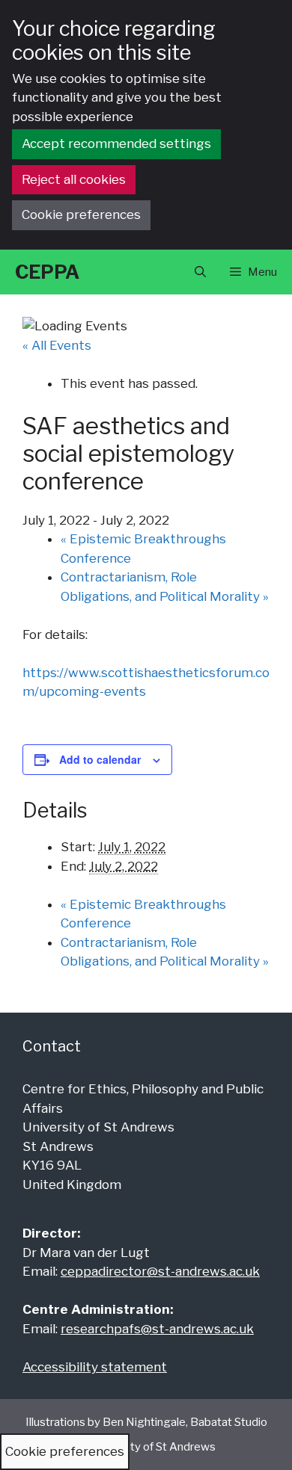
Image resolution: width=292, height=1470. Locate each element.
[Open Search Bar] (200, 272)
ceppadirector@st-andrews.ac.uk (160, 1271)
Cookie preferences (81, 214)
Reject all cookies (74, 179)
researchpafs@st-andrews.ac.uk (157, 1328)
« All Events (56, 345)
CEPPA (47, 272)
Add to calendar (100, 759)
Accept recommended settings (116, 143)
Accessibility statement (94, 1366)
